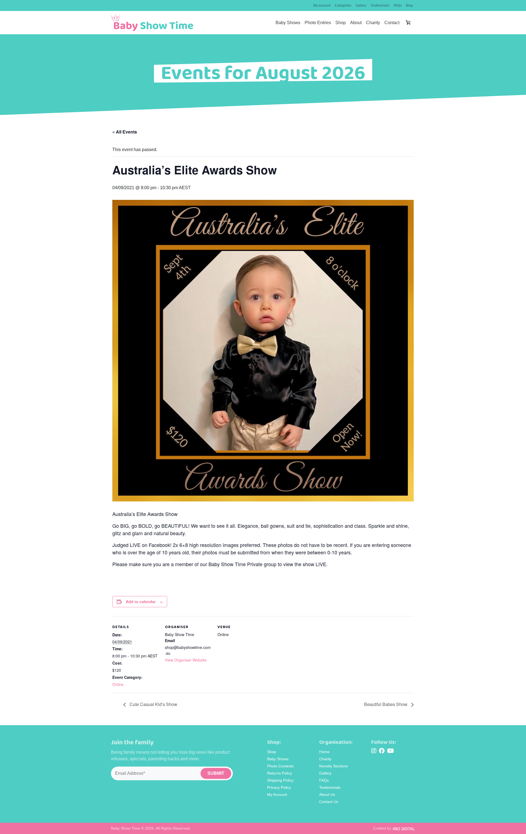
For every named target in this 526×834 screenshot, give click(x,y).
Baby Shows (288, 22)
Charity (373, 22)
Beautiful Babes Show (386, 704)
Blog (409, 5)
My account (321, 5)
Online (118, 684)
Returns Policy (279, 773)
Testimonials (380, 5)
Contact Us (328, 801)
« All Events (124, 132)
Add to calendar (141, 601)
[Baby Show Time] (152, 22)
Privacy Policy (279, 787)
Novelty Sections (333, 766)
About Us (327, 794)
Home (324, 752)
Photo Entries (318, 22)
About (356, 22)
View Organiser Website (186, 660)
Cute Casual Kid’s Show (152, 704)
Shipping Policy (280, 780)
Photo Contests (280, 766)
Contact (391, 22)
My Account (277, 794)
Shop (340, 22)
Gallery (361, 5)
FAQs (398, 5)
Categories (343, 5)
